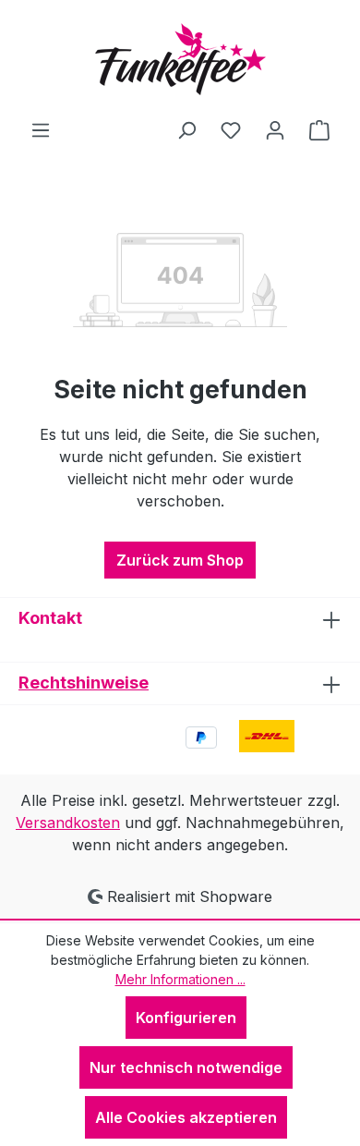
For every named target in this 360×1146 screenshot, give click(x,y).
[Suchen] (186, 129)
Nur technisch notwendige (186, 1067)
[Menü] (40, 129)
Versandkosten (68, 822)
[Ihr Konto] (275, 129)
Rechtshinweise (83, 682)
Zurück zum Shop (180, 560)
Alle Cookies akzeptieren (186, 1117)
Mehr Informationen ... (180, 979)
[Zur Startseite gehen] (180, 59)
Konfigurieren (186, 1017)
